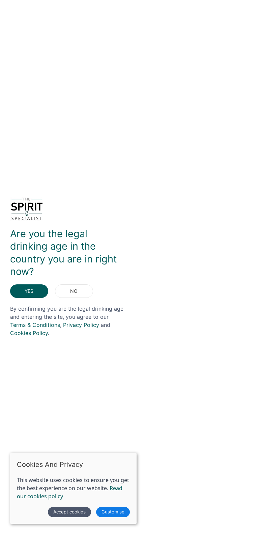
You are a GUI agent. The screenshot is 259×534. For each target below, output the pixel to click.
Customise (113, 511)
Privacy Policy (81, 324)
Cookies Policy (29, 333)
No (74, 291)
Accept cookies (69, 511)
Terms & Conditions (35, 324)
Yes (29, 291)
